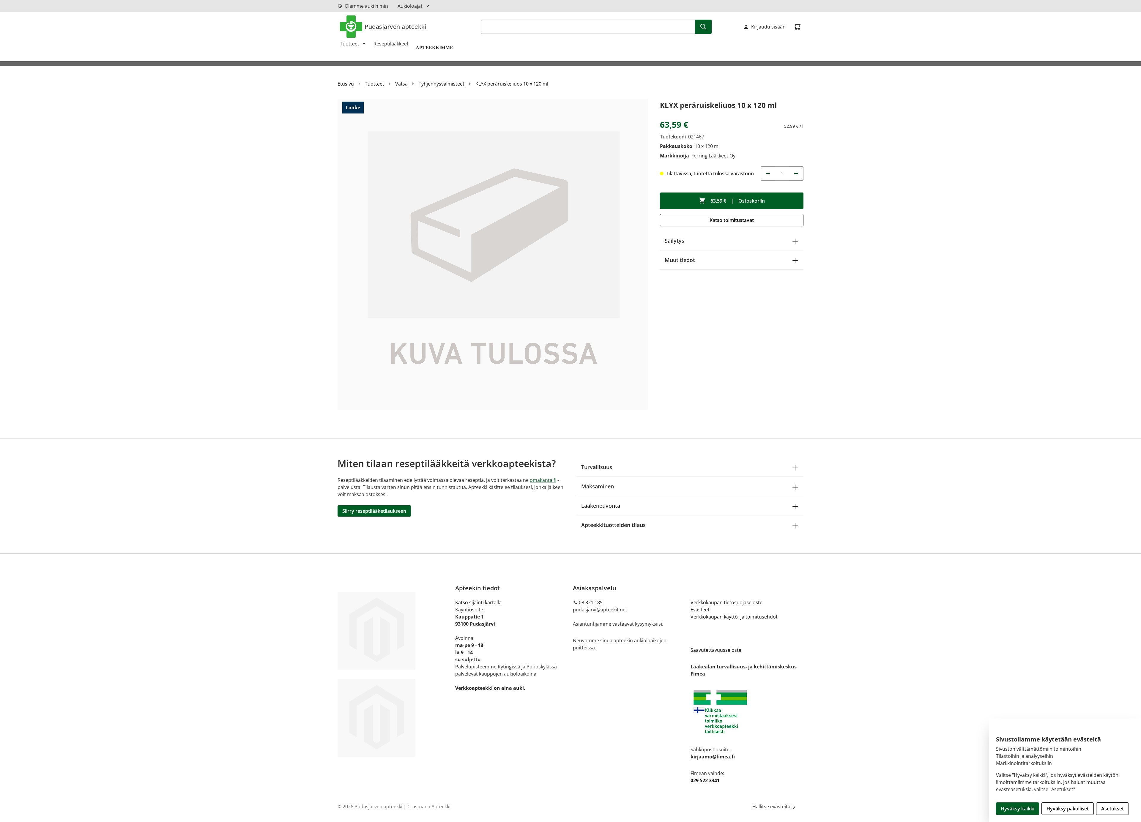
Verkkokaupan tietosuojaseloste (726, 602)
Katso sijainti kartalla (478, 602)
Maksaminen (597, 486)
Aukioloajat (410, 6)
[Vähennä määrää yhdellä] (768, 173)
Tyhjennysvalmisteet (441, 84)
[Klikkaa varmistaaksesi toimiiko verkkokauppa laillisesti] (747, 711)
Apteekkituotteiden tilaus (613, 524)
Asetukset (1112, 808)
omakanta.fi (543, 480)
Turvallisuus (596, 467)
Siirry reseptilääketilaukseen (374, 511)
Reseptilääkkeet (391, 43)
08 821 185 (591, 602)
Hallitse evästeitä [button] (772, 806)
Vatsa (401, 84)
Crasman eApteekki (428, 806)
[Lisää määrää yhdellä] (796, 173)
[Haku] (703, 27)
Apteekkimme (435, 47)
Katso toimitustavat (732, 220)
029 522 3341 (705, 780)
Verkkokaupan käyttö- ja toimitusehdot (734, 616)
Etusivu (346, 84)
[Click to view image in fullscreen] (493, 254)
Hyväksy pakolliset (1068, 808)
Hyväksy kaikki (1017, 808)
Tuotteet (349, 43)
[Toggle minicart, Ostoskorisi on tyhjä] (797, 26)
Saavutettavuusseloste (716, 650)
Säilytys (674, 240)
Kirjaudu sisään (768, 26)
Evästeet (700, 609)
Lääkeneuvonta (600, 505)
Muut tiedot (680, 260)
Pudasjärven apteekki (395, 27)
